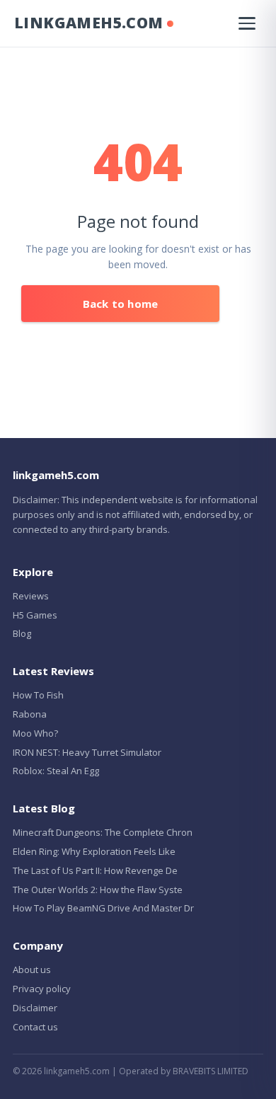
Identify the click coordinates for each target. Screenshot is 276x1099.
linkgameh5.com (88, 23)
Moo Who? (35, 733)
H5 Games (35, 615)
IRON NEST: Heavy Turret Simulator (87, 752)
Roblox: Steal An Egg (56, 770)
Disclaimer (35, 1007)
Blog (22, 633)
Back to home (120, 304)
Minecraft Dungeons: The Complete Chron (102, 832)
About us (32, 969)
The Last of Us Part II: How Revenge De (95, 870)
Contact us (35, 1026)
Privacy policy (42, 988)
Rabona (30, 714)
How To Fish (38, 695)
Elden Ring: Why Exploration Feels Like (94, 851)
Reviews (31, 595)
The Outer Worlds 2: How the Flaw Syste (98, 889)
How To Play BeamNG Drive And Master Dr (103, 908)
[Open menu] (247, 23)
